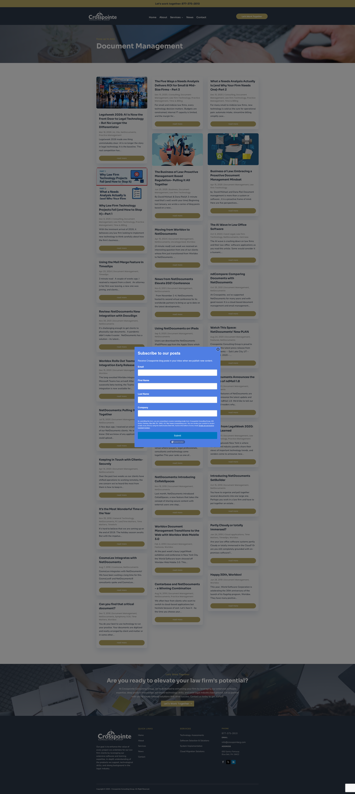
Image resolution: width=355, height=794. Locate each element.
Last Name (143, 394)
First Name (143, 380)
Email (141, 367)
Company (143, 407)
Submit (177, 435)
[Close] (218, 349)
